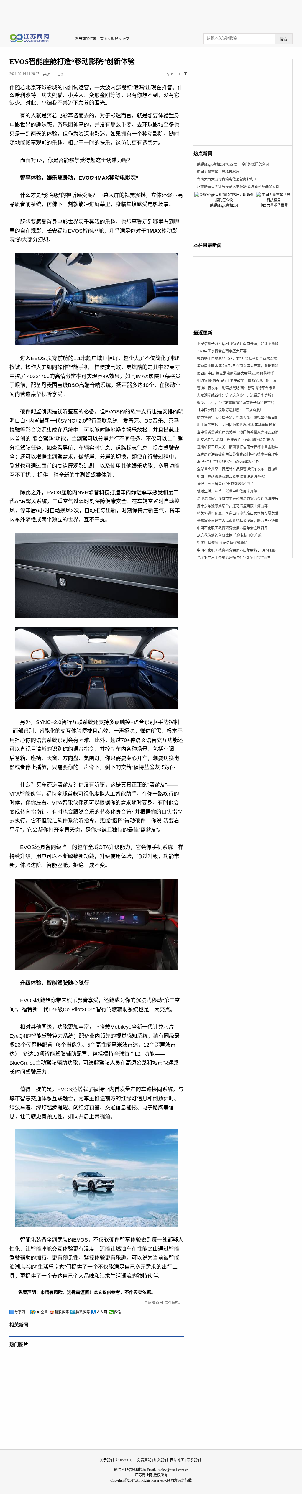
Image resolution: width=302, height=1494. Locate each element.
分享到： (21, 1312)
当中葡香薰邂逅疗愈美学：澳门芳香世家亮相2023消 (237, 432)
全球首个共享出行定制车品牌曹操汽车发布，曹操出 (237, 469)
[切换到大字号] (186, 73)
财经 (114, 39)
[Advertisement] (151, 13)
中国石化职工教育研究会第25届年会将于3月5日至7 (237, 550)
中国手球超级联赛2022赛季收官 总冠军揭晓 (231, 477)
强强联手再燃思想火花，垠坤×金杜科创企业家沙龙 (237, 359)
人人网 (101, 1312)
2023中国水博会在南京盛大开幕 (222, 351)
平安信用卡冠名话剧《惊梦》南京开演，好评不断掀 (237, 344)
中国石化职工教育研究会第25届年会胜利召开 (232, 528)
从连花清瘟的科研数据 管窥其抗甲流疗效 (229, 535)
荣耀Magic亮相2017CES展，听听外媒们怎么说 (233, 164)
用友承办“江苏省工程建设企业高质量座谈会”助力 (235, 440)
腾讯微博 (83, 1312)
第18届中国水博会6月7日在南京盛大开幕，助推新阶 (237, 366)
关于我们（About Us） (117, 1460)
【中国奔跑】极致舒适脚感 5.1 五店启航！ (230, 410)
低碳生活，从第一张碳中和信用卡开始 (227, 491)
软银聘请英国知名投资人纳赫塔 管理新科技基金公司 (238, 187)
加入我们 (161, 1460)
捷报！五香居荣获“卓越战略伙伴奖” (225, 484)
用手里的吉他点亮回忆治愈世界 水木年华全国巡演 (236, 425)
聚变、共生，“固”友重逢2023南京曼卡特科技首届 (235, 403)
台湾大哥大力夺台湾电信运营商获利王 (227, 179)
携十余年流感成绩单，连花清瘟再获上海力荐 (232, 506)
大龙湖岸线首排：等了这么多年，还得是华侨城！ (236, 395)
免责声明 (144, 1460)
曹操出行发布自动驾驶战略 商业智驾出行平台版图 (236, 388)
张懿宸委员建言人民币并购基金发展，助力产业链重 (237, 521)
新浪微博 (62, 1312)
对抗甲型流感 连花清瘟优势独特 (222, 543)
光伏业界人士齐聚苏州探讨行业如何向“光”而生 (234, 558)
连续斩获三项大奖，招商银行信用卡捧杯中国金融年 (237, 447)
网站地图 (177, 1460)
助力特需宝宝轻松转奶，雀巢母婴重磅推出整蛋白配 (237, 418)
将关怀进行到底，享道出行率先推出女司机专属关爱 (237, 513)
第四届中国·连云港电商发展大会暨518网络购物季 (235, 373)
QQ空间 (41, 1312)
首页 (103, 39)
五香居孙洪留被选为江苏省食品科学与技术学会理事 (237, 454)
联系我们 (194, 1460)
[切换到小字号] (180, 74)
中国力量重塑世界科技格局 (218, 172)
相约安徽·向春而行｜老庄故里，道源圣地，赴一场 (236, 381)
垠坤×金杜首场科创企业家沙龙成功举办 (228, 462)
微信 (117, 1312)
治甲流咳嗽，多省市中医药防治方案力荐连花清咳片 (237, 499)
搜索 (283, 39)
